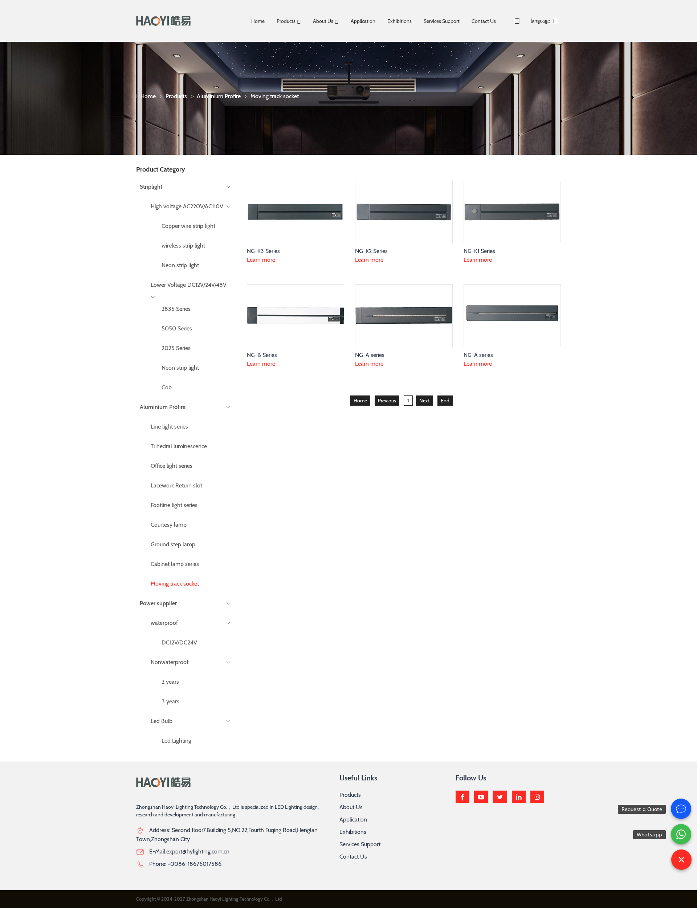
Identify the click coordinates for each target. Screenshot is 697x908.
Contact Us (484, 21)
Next (424, 400)
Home (258, 21)
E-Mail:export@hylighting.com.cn (189, 851)
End (445, 400)
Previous (387, 400)
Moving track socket (274, 96)
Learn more (261, 259)
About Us (323, 21)
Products (286, 21)
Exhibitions (399, 21)
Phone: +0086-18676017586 (185, 863)
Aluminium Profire (219, 96)
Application (363, 21)
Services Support (442, 21)
